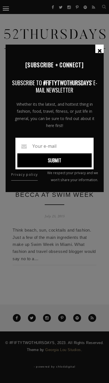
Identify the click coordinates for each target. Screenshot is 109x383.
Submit (54, 160)
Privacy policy (24, 174)
